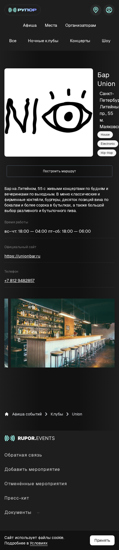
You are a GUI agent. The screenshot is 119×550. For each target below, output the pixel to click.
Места (51, 25)
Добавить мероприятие (32, 469)
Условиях (39, 543)
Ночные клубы (43, 40)
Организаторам (80, 25)
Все (12, 40)
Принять (102, 540)
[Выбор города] (95, 9)
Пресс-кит (16, 498)
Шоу (106, 40)
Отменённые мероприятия (35, 484)
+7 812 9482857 (19, 280)
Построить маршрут (59, 171)
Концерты (80, 40)
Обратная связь (23, 455)
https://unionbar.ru (22, 256)
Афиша (30, 25)
